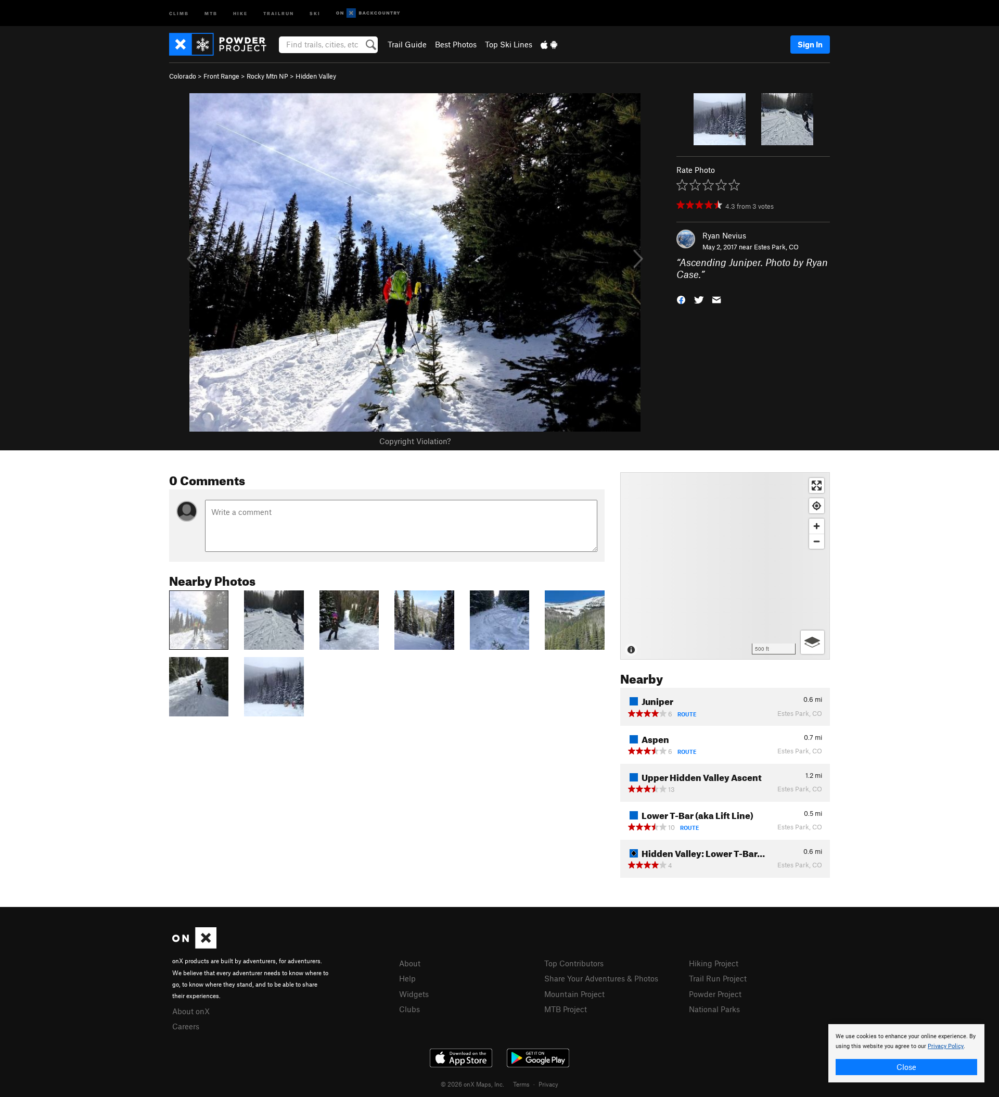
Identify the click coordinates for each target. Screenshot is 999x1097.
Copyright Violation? (415, 441)
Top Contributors (574, 963)
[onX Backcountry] (368, 13)
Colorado (182, 76)
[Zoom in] (816, 526)
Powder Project (715, 994)
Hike (240, 12)
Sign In (810, 44)
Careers (185, 1026)
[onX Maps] (194, 945)
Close (906, 1066)
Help (407, 978)
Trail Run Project (718, 978)
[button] (681, 299)
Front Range (221, 76)
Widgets (414, 994)
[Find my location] (816, 505)
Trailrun (278, 12)
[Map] (725, 566)
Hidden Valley (316, 76)
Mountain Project (574, 994)
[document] (906, 1053)
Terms (521, 1084)
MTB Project (565, 1009)
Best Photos (456, 44)
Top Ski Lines (508, 44)
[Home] (223, 44)
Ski (315, 12)
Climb (179, 12)
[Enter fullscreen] (816, 485)
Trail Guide (407, 44)
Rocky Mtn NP (267, 76)
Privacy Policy (946, 1046)
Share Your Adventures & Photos (601, 978)
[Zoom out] (816, 541)
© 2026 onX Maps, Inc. (472, 1084)
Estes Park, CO (776, 247)
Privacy (548, 1084)
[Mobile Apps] (549, 44)
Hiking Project (713, 963)
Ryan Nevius (724, 235)
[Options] (812, 642)
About (409, 963)
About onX (191, 1011)
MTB (210, 12)
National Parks (714, 1009)
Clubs (409, 1009)
